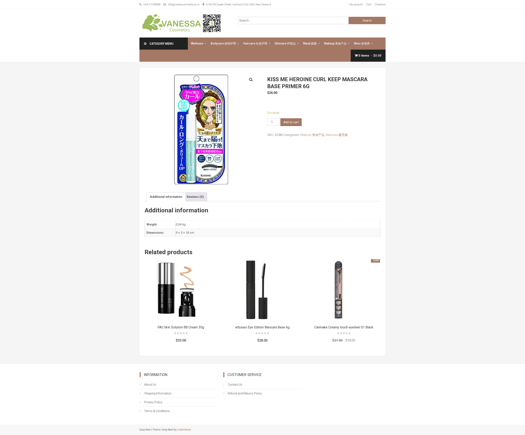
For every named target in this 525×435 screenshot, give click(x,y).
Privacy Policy (153, 402)
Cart (368, 4)
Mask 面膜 (310, 43)
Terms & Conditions (157, 411)
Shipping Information (157, 393)
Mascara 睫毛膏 (337, 135)
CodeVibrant (184, 429)
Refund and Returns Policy (245, 393)
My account (356, 4)
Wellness (197, 43)
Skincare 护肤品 (285, 43)
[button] (251, 79)
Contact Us (235, 384)
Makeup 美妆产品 (335, 43)
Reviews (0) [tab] (195, 197)
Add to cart (291, 122)
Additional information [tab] (166, 197)
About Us (150, 384)
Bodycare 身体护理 (223, 43)
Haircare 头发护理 (255, 43)
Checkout (380, 4)
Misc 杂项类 (362, 43)
